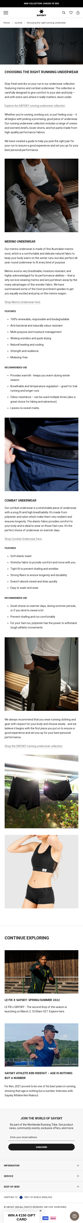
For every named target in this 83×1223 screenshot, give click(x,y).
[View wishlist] (71, 12)
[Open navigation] (6, 12)
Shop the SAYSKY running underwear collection (33, 746)
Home (6, 23)
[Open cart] (78, 12)
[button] (21, 1217)
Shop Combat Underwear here (23, 538)
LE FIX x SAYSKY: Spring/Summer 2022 (32, 1000)
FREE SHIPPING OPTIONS (41, 3)
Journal (18, 23)
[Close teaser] (40, 1211)
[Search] (63, 12)
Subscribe (41, 1147)
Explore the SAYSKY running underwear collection (35, 105)
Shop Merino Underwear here (22, 302)
